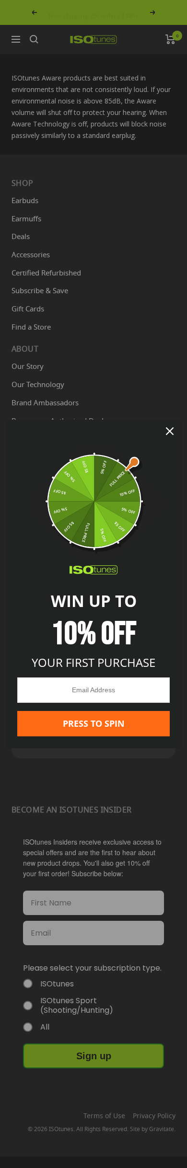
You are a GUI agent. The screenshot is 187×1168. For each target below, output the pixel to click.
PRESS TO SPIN (94, 723)
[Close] (169, 431)
